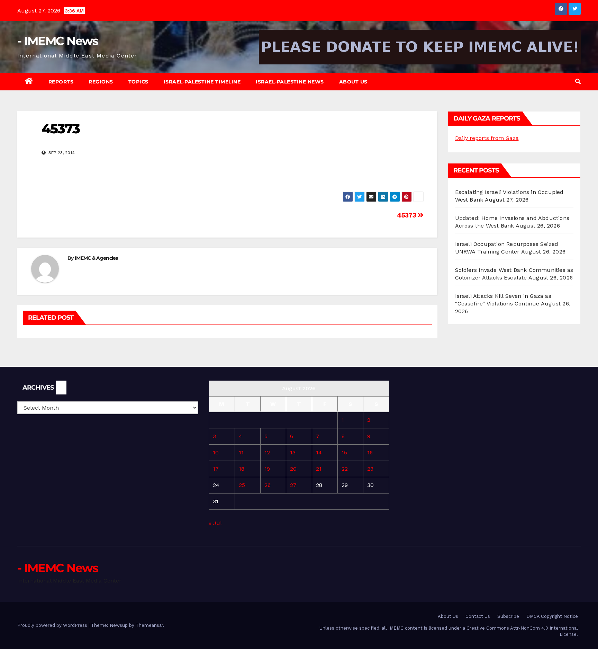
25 (242, 485)
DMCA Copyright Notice (552, 616)
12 (267, 452)
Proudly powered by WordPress (53, 625)
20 (293, 468)
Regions (101, 82)
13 (293, 452)
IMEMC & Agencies (96, 258)
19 (267, 468)
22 (345, 468)
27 (293, 485)
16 (370, 452)
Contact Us (477, 616)
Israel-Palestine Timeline (202, 82)
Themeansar (149, 625)
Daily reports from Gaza (487, 138)
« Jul (215, 523)
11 (241, 452)
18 (241, 468)
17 (216, 468)
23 (370, 468)
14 (319, 452)
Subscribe (508, 616)
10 (216, 452)
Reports (61, 82)
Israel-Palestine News (290, 82)
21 (318, 468)
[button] (578, 81)
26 (267, 485)
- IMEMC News (57, 41)
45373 (407, 215)
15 (344, 452)
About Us (353, 82)
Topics (138, 82)
